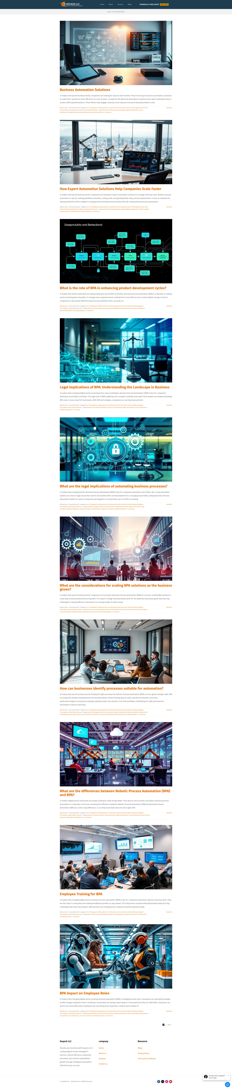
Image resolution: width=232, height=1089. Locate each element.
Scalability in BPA (76, 611)
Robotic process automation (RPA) (102, 714)
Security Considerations (86, 1015)
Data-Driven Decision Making (128, 306)
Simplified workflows (73, 112)
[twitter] (162, 1081)
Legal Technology (84, 509)
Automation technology (108, 209)
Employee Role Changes (140, 1013)
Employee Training (129, 914)
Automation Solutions (92, 609)
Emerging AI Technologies (76, 110)
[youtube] (170, 1081)
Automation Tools (91, 407)
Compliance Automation (121, 506)
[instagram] (166, 1081)
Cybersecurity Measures (120, 1013)
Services (102, 1059)
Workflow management (66, 409)
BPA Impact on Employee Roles (84, 993)
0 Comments (108, 112)
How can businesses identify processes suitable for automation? (111, 688)
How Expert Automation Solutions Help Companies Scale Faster (110, 189)
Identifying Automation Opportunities (70, 714)
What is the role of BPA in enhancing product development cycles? (113, 288)
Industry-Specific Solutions (90, 110)
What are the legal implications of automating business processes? (113, 486)
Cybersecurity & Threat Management (131, 107)
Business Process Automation (94, 308)
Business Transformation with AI (112, 107)
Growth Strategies (144, 209)
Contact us (103, 1064)
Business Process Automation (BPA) (95, 914)
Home (109, 12)
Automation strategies (92, 506)
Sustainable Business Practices (90, 611)
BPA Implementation (104, 609)
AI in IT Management (92, 107)
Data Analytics (109, 914)
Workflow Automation (121, 509)
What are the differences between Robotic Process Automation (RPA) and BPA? (115, 793)
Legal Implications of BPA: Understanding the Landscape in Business (114, 387)
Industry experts (64, 211)
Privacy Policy (143, 1053)
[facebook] (158, 1081)
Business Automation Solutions (85, 90)
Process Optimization (75, 211)
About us (102, 1053)
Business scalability (120, 209)
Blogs (140, 1048)
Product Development (139, 308)
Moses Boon (64, 107)
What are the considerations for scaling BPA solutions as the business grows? (116, 587)
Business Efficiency (115, 609)
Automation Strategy (91, 712)
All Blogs (101, 107)
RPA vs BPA (69, 817)
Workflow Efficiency (98, 112)
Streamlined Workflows (66, 310)
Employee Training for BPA (81, 894)
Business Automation (120, 110)
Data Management (119, 914)
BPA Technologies (101, 407)
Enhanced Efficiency (115, 308)
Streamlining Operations (86, 112)
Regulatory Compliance (108, 509)
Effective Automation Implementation (137, 712)
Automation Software (108, 110)
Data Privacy (106, 308)
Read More (169, 107)
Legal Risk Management (73, 509)
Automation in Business (92, 815)
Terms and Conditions (147, 1059)
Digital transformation (132, 110)
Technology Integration (79, 310)
